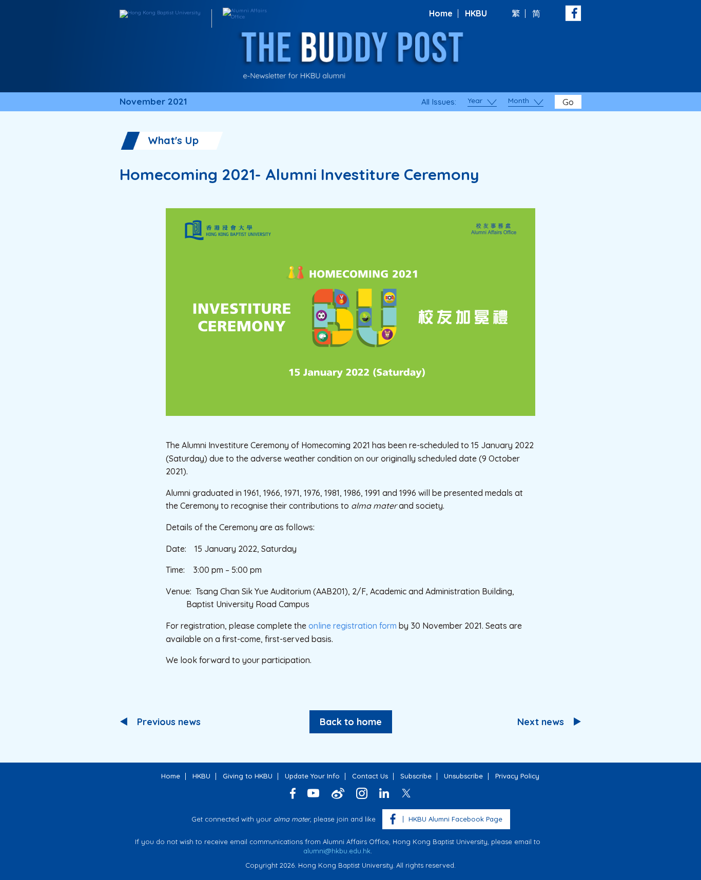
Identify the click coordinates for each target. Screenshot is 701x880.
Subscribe (416, 776)
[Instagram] (361, 793)
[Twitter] (406, 793)
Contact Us (370, 776)
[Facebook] (293, 793)
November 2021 (153, 101)
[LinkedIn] (384, 793)
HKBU (476, 13)
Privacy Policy (517, 776)
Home (441, 13)
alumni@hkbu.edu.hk (337, 851)
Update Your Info (312, 776)
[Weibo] (338, 793)
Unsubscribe (463, 776)
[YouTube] (313, 793)
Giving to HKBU (247, 776)
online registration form (352, 626)
